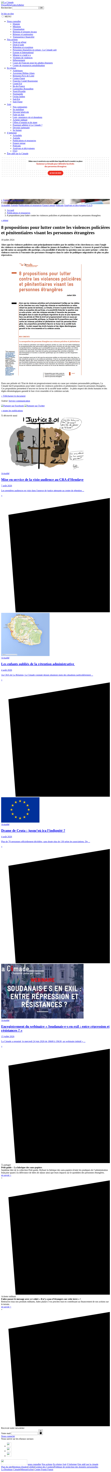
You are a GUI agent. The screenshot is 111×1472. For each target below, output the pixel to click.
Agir (9, 104)
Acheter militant (20, 120)
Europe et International (23, 52)
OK (41, 8)
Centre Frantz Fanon (43, 1469)
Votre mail (6, 1433)
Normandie (18, 94)
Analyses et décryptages (24, 148)
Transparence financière (23, 37)
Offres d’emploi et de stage (25, 122)
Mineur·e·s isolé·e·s (22, 55)
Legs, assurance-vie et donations (27, 117)
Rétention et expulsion (23, 47)
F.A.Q (89, 205)
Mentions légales (19, 1467)
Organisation (18, 29)
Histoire (16, 24)
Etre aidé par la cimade (87, 1464)
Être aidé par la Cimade (17, 153)
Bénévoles (11, 5)
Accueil (10, 210)
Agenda (16, 138)
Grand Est (17, 83)
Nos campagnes (20, 107)
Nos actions (12, 39)
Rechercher (6, 7)
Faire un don (18, 114)
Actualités (17, 135)
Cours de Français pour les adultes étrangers (33, 63)
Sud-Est (16, 99)
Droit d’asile (18, 44)
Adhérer (20, 5)
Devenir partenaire (21, 127)
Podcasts (17, 146)
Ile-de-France (19, 86)
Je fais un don (7, 13)
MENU (8, 16)
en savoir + (6, 1175)
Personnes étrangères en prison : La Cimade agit (35, 50)
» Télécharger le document (13, 396)
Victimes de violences (23, 57)
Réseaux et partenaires (23, 34)
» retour (4, 220)
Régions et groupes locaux (25, 32)
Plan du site (6, 1467)
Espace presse (19, 143)
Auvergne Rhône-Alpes (24, 73)
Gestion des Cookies (44, 1467)
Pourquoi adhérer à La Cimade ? (27, 125)
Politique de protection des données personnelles (76, 1467)
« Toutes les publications (12, 200)
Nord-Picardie (19, 91)
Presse (4, 5)
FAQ (15, 151)
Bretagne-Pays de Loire (23, 76)
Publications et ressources (24, 140)
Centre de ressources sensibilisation (29, 65)
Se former (17, 130)
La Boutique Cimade (10, 1469)
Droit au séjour (19, 42)
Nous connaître (14, 21)
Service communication (19, 401)
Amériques (18, 70)
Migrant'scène (27, 1469)
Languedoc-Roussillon (23, 89)
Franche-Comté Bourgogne (25, 81)
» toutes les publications (12, 410)
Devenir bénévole (21, 112)
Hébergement (19, 60)
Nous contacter (8, 1436)
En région (11, 68)
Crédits (31, 1467)
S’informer (12, 133)
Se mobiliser (18, 109)
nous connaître (34, 1464)
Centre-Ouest (19, 78)
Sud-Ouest (17, 101)
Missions (17, 26)
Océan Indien (19, 96)
